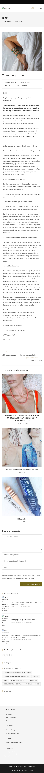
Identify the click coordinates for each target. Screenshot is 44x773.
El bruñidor (21, 519)
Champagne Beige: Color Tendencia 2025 (25, 620)
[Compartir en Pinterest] (9, 655)
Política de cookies (29, 766)
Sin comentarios (21, 85)
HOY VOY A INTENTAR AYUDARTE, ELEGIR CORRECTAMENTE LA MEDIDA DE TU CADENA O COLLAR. (22, 418)
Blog (7, 720)
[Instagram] (23, 2)
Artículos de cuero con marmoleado (17, 673)
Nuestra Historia (11, 717)
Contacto (9, 714)
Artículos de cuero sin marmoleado (17, 676)
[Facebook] (21, 2)
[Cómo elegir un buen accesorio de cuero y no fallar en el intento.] (6, 604)
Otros (6, 680)
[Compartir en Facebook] (4, 655)
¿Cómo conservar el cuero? (14, 743)
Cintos (36, 676)
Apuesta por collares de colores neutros (22, 469)
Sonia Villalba (9, 82)
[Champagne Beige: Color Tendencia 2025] (6, 620)
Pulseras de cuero (32, 684)
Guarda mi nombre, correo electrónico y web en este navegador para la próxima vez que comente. (21, 577)
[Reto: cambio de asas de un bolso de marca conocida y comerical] (6, 637)
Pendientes (33, 680)
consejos (8, 85)
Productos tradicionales (13, 684)
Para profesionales (18, 680)
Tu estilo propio (18, 21)
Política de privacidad (15, 766)
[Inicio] (2, 21)
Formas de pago (11, 730)
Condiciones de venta (12, 733)
